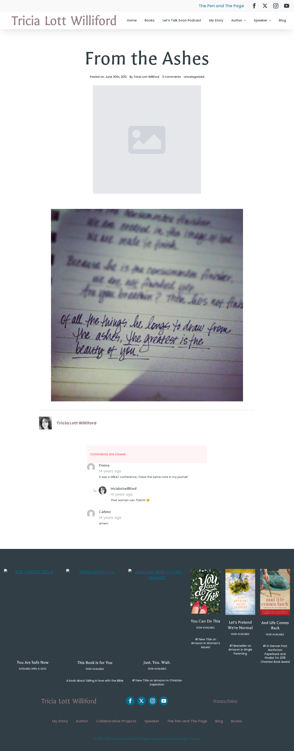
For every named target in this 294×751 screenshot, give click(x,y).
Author (236, 20)
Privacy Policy (225, 700)
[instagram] (276, 6)
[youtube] (286, 6)
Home (132, 20)
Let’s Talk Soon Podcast (182, 20)
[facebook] (254, 6)
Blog (282, 20)
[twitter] (265, 6)
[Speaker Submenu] (271, 20)
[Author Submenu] (246, 20)
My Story (216, 20)
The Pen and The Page (221, 6)
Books (150, 20)
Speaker (260, 20)
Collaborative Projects (116, 721)
